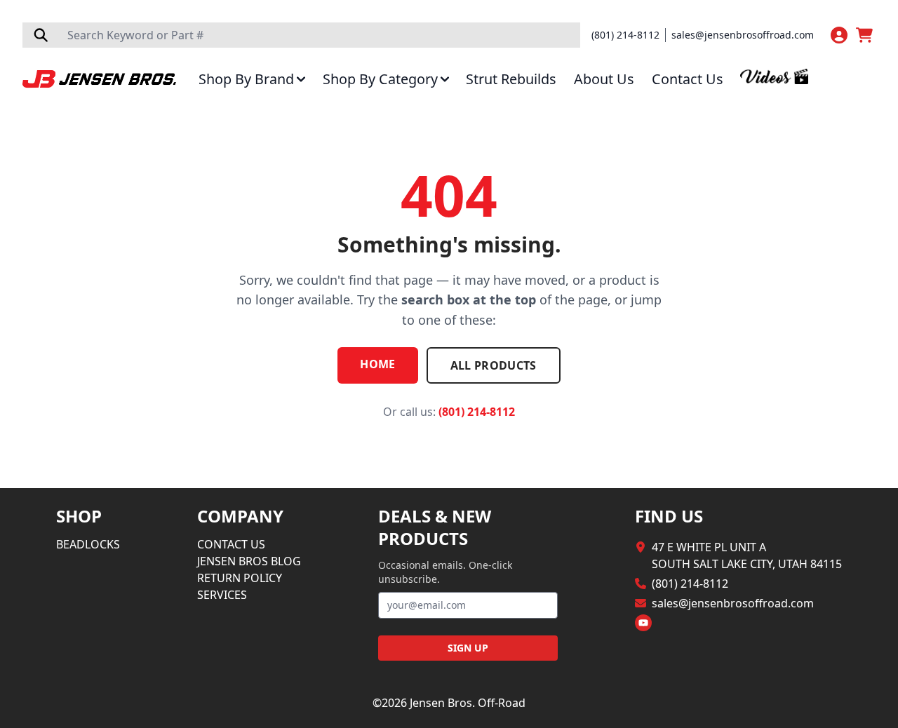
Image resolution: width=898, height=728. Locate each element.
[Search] (40, 35)
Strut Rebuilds (511, 79)
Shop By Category (380, 79)
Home (377, 364)
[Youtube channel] (643, 622)
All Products (493, 365)
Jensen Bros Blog (249, 561)
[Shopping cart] (866, 35)
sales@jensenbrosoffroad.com (742, 34)
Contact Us (687, 79)
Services (222, 594)
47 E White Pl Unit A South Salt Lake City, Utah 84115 (747, 555)
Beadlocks (88, 544)
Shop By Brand (246, 79)
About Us (604, 79)
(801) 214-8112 (625, 34)
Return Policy (239, 578)
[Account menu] (839, 35)
